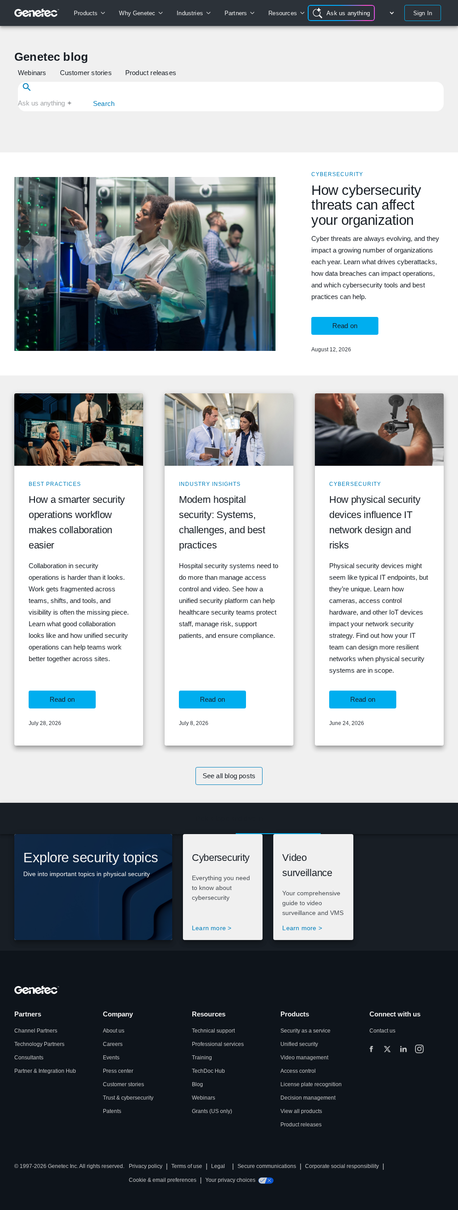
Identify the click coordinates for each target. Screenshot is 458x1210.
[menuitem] (89, 13)
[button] (33, 73)
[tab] (229, 818)
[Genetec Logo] (36, 13)
